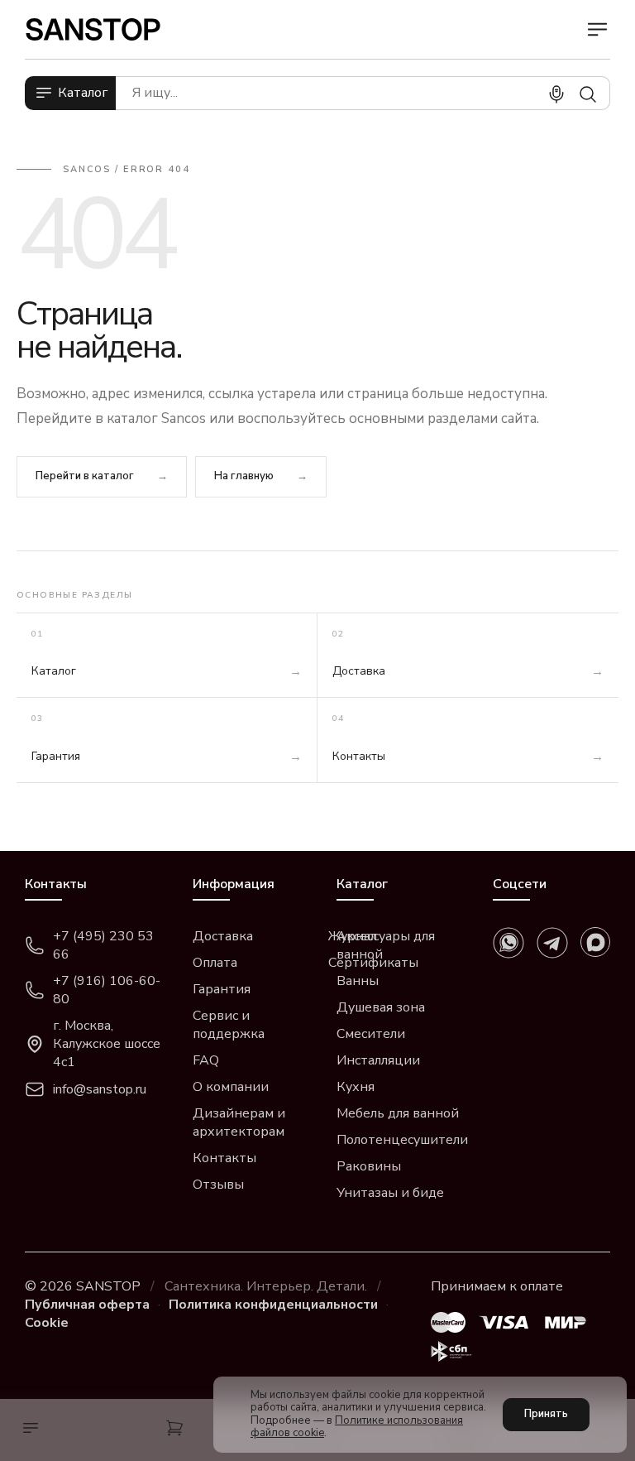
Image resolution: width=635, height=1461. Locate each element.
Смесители (371, 1034)
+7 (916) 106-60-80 (106, 990)
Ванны (358, 981)
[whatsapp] (508, 943)
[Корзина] (174, 1430)
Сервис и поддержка (229, 1025)
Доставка (223, 936)
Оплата (215, 963)
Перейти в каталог (85, 476)
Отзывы (218, 1184)
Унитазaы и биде (390, 1193)
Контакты (224, 1158)
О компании (231, 1087)
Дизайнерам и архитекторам (239, 1122)
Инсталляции (378, 1060)
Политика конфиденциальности (273, 1304)
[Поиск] (588, 94)
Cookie (47, 1323)
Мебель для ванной (398, 1113)
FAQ (206, 1060)
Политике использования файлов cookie (357, 1427)
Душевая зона (381, 1007)
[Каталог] (26, 1430)
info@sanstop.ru (99, 1089)
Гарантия (222, 989)
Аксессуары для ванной (386, 945)
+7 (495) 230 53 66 (103, 945)
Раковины (369, 1166)
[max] (595, 942)
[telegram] (552, 943)
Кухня (356, 1087)
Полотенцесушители (402, 1140)
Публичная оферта (87, 1304)
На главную (244, 476)
